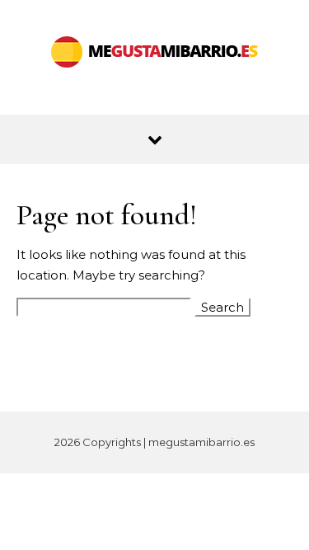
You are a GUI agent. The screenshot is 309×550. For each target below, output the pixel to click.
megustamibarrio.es (201, 442)
